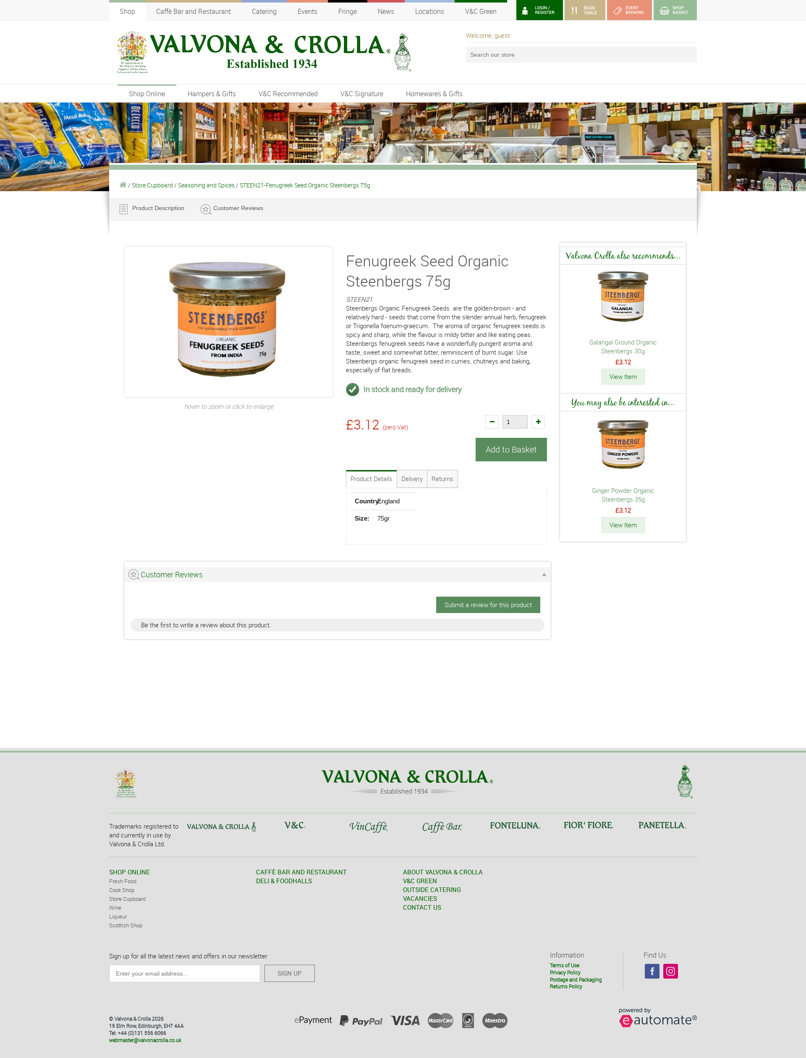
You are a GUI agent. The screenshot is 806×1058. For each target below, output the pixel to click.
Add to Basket (511, 449)
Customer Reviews (238, 208)
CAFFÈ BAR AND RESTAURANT (301, 872)
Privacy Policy (565, 972)
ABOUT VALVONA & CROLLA (443, 872)
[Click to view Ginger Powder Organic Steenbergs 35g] (623, 471)
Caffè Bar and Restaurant (193, 11)
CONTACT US (422, 907)
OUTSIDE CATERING (432, 889)
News (386, 11)
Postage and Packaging (576, 979)
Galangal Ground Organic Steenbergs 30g (623, 346)
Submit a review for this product (488, 604)
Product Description (158, 208)
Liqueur (118, 916)
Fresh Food (122, 881)
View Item (623, 376)
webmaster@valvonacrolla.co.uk (145, 1040)
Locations (429, 11)
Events (307, 11)
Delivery (412, 478)
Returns (442, 478)
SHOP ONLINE (129, 872)
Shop (127, 11)
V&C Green (481, 11)
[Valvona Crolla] (123, 185)
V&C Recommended (288, 93)
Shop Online (147, 93)
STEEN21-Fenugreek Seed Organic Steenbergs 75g (305, 185)
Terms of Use (564, 965)
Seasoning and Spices (206, 185)
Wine (115, 907)
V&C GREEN (420, 880)
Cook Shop (121, 890)
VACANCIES (420, 898)
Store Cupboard (152, 185)
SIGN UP (289, 973)
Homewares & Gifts (434, 93)
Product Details (372, 478)
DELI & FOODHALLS (284, 880)
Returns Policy (566, 986)
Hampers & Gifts (212, 93)
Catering (264, 11)
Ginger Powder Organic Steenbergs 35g (623, 494)
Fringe (347, 11)
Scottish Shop (125, 925)
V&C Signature (361, 93)
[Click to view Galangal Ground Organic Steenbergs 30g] (623, 322)
